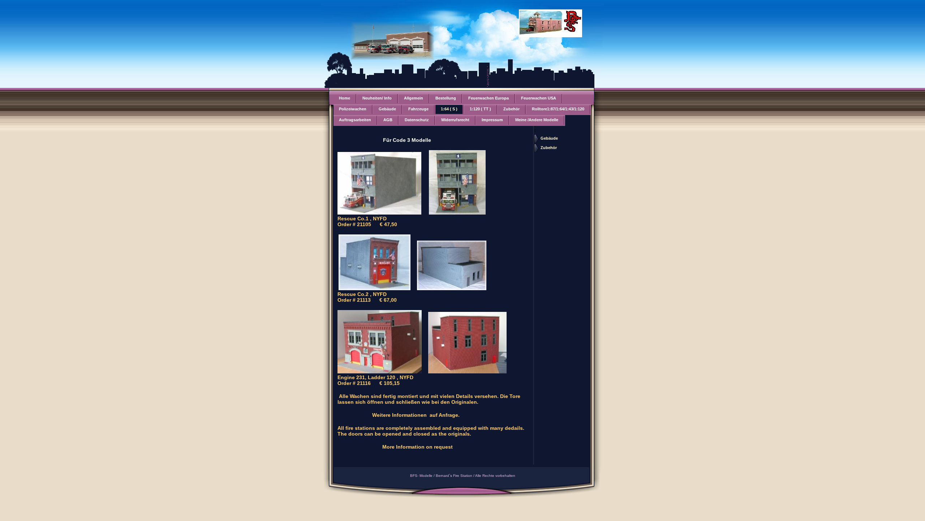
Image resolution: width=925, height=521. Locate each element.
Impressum (492, 120)
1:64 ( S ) (449, 109)
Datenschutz (417, 120)
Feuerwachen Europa (488, 98)
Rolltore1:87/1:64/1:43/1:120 (558, 109)
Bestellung (445, 98)
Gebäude (387, 109)
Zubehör (511, 109)
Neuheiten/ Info (377, 98)
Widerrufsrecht (455, 120)
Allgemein (413, 98)
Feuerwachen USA (538, 98)
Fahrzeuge (418, 109)
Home (344, 98)
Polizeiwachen (352, 109)
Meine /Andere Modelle (536, 120)
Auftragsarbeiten (355, 120)
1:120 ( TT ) (480, 109)
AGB (387, 120)
